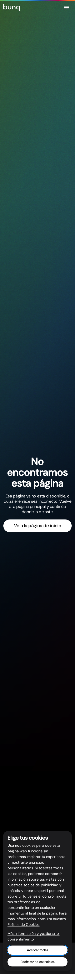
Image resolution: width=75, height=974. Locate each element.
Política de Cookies (24, 924)
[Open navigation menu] (67, 8)
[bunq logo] (11, 7)
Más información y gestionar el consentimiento (34, 936)
